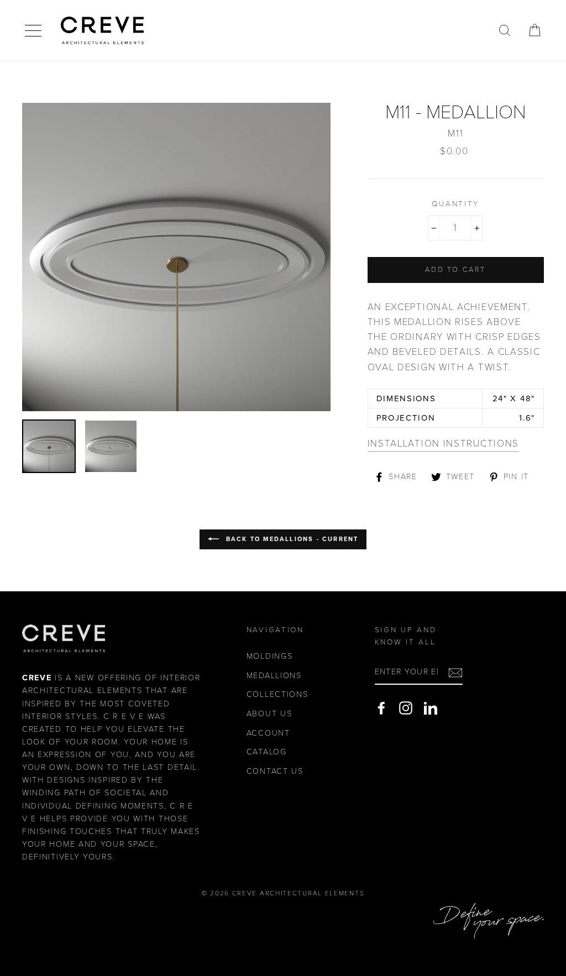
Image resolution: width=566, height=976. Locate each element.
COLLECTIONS (277, 694)
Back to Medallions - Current (291, 539)
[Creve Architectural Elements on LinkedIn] (430, 708)
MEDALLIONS (274, 675)
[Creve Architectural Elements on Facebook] (381, 708)
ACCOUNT (268, 733)
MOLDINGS (270, 656)
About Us (269, 713)
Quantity (455, 204)
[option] (176, 257)
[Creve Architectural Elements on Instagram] (405, 708)
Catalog (267, 752)
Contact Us (275, 771)
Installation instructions (444, 443)
